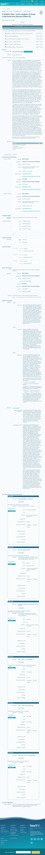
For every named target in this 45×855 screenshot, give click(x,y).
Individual (19, 159)
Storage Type (22, 519)
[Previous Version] (23, 11)
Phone (20, 171)
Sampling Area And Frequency (18, 411)
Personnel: (9, 273)
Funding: (9, 295)
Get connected (36, 852)
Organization (18, 161)
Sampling (9, 407)
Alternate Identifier (6, 57)
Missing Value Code (21, 531)
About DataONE (4, 840)
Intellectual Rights (7, 804)
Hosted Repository (5, 831)
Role (20, 281)
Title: (10, 269)
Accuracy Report (22, 533)
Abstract (9, 60)
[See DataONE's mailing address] (31, 842)
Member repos (13, 829)
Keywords (9, 141)
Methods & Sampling (21, 542)
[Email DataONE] (38, 839)
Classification (15, 248)
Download (20, 501)
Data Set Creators (7, 158)
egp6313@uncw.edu (26, 186)
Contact (2, 843)
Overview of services (3, 828)
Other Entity (10, 496)
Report (10, 564)
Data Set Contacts (7, 193)
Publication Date (7, 154)
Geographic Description (8, 218)
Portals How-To (23, 832)
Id (20, 176)
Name (24, 509)
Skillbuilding (22, 827)
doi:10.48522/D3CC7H (17, 11)
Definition (23, 515)
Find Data (14, 838)
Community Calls (14, 835)
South (20, 223)
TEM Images (11, 667)
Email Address (18, 174)
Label (24, 512)
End (20, 242)
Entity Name (14, 498)
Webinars (22, 830)
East (20, 226)
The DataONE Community (13, 833)
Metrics (2, 842)
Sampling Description (17, 425)
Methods (9, 302)
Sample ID (11, 620)
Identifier (9, 54)
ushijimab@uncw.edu (27, 173)
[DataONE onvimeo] (35, 839)
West (20, 229)
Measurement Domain (20, 524)
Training (21, 829)
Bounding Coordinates (6, 221)
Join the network (14, 830)
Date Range (8, 239)
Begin (20, 239)
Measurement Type (21, 521)
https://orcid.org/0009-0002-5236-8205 (32, 189)
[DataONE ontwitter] (31, 839)
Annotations (7, 51)
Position (19, 164)
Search (4, 8)
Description (19, 305)
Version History (27, 11)
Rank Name (21, 248)
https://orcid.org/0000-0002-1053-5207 (31, 176)
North (20, 221)
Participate (12, 827)
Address (19, 167)
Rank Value (21, 250)
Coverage (23, 539)
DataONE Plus (4, 830)
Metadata (8, 8)
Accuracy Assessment (20, 536)
